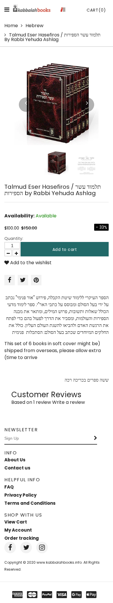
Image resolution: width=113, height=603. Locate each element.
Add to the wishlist (30, 262)
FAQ (9, 487)
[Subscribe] (95, 438)
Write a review (68, 402)
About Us (14, 460)
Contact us (17, 468)
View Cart (15, 522)
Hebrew (34, 25)
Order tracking (21, 538)
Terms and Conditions (30, 503)
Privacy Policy (20, 495)
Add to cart (64, 249)
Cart (96, 10)
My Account (18, 530)
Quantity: (13, 238)
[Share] (9, 280)
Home (11, 25)
